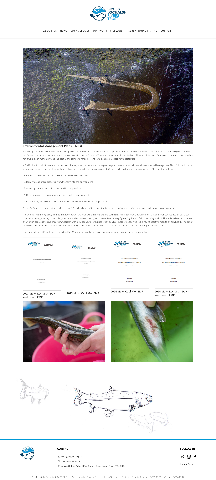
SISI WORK (117, 30)
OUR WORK (100, 30)
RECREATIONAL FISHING (142, 30)
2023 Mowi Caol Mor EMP (83, 293)
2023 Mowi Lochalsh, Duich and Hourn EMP (40, 295)
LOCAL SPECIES (80, 30)
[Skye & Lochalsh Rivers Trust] (108, 19)
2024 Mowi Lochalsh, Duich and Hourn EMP (172, 293)
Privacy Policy (186, 464)
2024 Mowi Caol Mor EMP (127, 291)
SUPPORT (167, 30)
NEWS (63, 30)
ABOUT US (50, 30)
